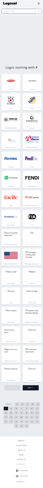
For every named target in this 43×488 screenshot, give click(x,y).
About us (21, 450)
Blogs (21, 455)
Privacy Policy (21, 445)
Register (21, 440)
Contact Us (21, 459)
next (30, 388)
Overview (8, 404)
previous (13, 388)
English (20, 482)
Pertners (20, 464)
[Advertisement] (21, 38)
